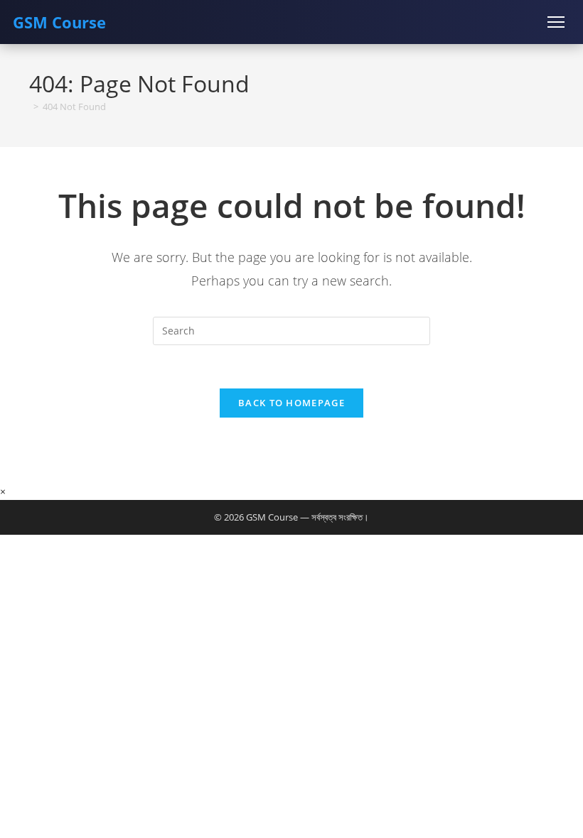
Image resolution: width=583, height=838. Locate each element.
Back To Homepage (291, 402)
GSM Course (59, 22)
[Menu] (556, 22)
